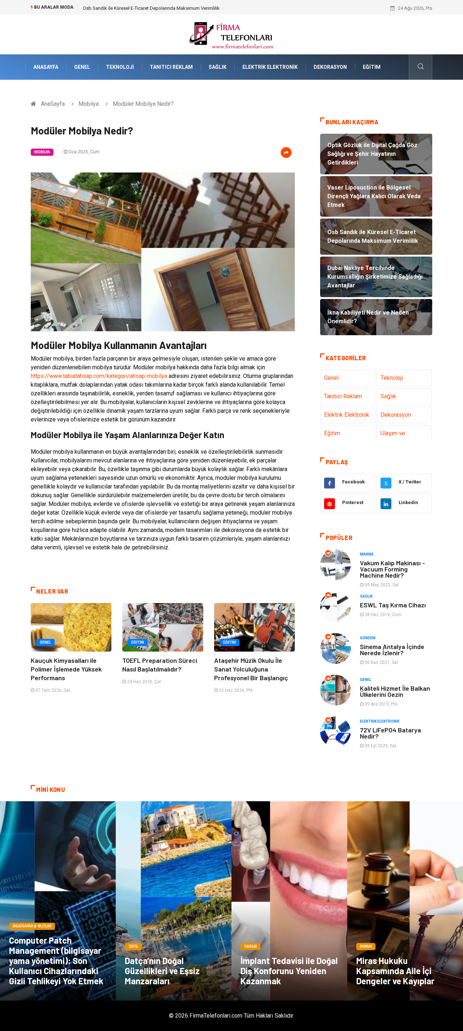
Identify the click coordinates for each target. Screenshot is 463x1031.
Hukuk (366, 946)
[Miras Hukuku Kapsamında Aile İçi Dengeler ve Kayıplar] (405, 901)
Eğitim (372, 67)
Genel (82, 67)
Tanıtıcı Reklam (171, 67)
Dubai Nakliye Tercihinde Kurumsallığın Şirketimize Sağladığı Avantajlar (156, 8)
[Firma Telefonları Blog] (231, 33)
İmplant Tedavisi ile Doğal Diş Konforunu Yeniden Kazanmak (289, 970)
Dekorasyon (330, 67)
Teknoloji (120, 67)
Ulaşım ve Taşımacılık (394, 437)
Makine (367, 554)
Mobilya (88, 103)
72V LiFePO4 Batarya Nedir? (390, 733)
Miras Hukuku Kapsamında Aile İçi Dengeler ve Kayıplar (395, 970)
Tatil (133, 946)
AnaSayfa (45, 67)
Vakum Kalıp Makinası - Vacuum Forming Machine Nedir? (392, 569)
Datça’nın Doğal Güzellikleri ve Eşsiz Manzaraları (162, 970)
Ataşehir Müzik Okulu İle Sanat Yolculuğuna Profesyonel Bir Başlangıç (251, 669)
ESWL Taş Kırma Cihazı (393, 605)
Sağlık (217, 67)
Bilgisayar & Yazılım (32, 926)
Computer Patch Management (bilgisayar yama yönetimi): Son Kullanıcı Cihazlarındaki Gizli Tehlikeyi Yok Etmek (56, 960)
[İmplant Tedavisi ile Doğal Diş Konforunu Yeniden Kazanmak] (289, 901)
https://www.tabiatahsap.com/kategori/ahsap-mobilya (99, 376)
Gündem (367, 638)
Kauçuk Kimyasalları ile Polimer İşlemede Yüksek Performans (66, 669)
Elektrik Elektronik (270, 67)
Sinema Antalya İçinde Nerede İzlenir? (392, 650)
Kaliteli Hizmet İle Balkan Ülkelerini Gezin (395, 691)
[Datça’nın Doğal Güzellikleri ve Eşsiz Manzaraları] (174, 901)
